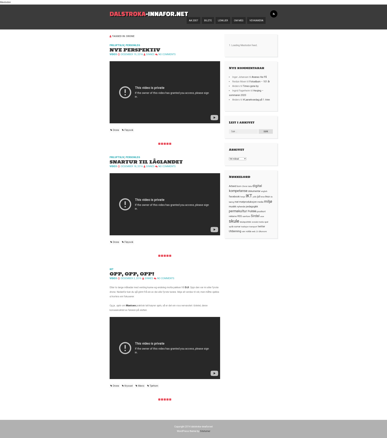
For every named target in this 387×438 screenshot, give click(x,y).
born (239, 186)
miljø (268, 201)
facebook (234, 196)
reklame (233, 216)
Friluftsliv (117, 45)
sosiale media (258, 222)
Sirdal (255, 216)
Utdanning (235, 231)
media (260, 202)
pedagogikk (252, 206)
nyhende (241, 206)
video (113, 54)
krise (263, 197)
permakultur (238, 211)
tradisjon (245, 227)
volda (248, 231)
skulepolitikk (245, 222)
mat (237, 202)
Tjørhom (154, 385)
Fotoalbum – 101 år (259, 81)
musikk (232, 206)
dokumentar (254, 191)
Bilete (208, 20)
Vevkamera (256, 20)
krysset (128, 385)
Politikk (252, 211)
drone (116, 130)
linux (267, 196)
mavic (141, 385)
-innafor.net (149, 13)
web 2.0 (255, 231)
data (250, 186)
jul (258, 196)
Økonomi (263, 231)
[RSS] (273, 14)
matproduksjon (248, 201)
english (264, 191)
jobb (255, 197)
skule (234, 221)
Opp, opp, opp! (132, 273)
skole (262, 216)
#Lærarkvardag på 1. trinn (256, 99)
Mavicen (131, 305)
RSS (239, 216)
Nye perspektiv (135, 50)
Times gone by (251, 86)
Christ (244, 186)
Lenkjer (223, 20)
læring (231, 202)
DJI (187, 287)
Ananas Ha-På (259, 77)
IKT (112, 269)
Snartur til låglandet (146, 161)
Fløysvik (128, 130)
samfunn (246, 216)
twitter (261, 226)
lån (271, 197)
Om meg (238, 20)
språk (231, 227)
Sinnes (150, 54)
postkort (261, 211)
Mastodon (5, 2)
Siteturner (205, 431)
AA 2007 (193, 20)
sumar (237, 226)
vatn (243, 231)
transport (253, 227)
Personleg (133, 45)
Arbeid (232, 186)
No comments (167, 54)
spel (266, 222)
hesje (242, 197)
